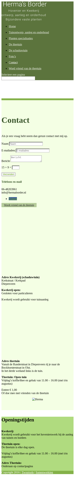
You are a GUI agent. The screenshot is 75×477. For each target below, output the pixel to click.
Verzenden (8, 174)
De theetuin (15, 44)
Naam (4, 143)
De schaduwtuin (18, 50)
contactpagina (25, 466)
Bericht (5, 161)
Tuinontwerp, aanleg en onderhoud (29, 32)
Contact (13, 62)
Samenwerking (44, 472)
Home (12, 26)
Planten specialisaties (21, 38)
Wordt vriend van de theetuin (19, 205)
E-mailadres (8, 150)
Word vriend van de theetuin (25, 68)
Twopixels (28, 472)
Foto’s (12, 56)
